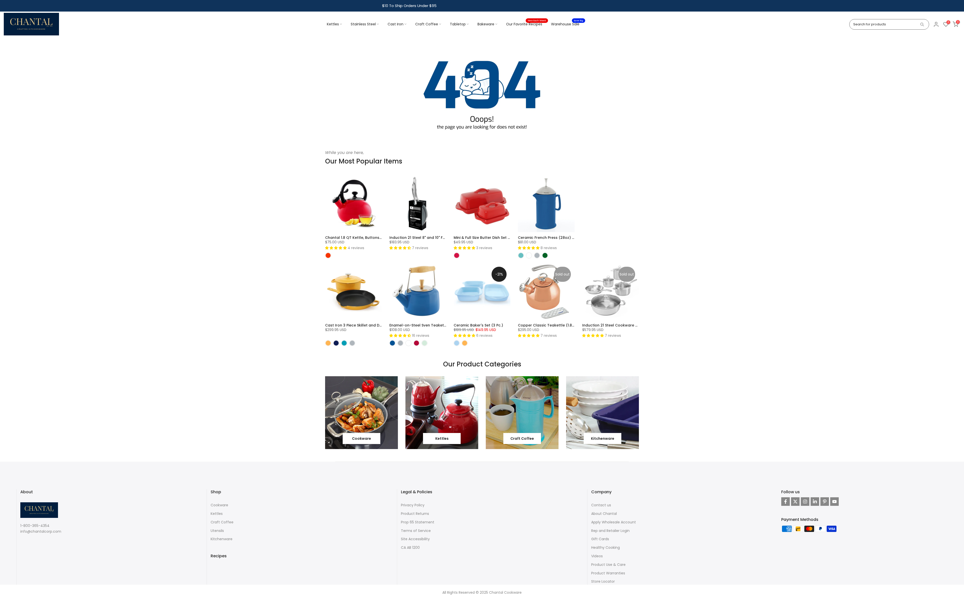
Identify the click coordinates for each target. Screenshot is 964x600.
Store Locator (603, 581)
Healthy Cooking (605, 547)
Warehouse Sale (567, 24)
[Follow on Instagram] (805, 501)
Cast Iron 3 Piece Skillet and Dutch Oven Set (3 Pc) (371, 325)
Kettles (333, 24)
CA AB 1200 (410, 547)
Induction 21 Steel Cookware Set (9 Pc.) (618, 325)
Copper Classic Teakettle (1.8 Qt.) (549, 325)
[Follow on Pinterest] (824, 501)
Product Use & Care (608, 564)
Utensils (217, 530)
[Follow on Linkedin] (815, 501)
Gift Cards (600, 538)
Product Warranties (608, 573)
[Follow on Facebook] (785, 501)
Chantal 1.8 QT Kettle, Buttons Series (358, 237)
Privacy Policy (413, 505)
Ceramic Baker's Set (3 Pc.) (478, 325)
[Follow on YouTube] (834, 501)
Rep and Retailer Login (610, 530)
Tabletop (458, 24)
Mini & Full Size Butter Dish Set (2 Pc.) (486, 237)
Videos (597, 556)
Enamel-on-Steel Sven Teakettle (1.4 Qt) (426, 325)
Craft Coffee (426, 24)
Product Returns (415, 513)
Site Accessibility (415, 538)
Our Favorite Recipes (526, 24)
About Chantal (604, 513)
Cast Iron (395, 24)
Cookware (219, 505)
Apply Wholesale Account (613, 522)
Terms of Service (416, 530)
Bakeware (485, 24)
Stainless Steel (363, 24)
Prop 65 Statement (417, 522)
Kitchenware (221, 538)
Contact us (601, 505)
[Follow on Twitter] (795, 501)
